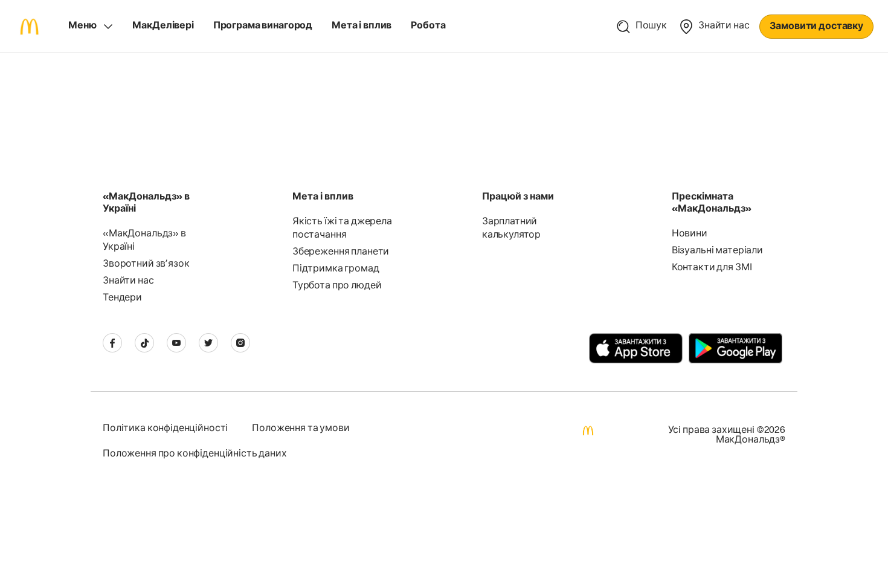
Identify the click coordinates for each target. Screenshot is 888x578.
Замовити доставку (816, 27)
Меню (82, 26)
